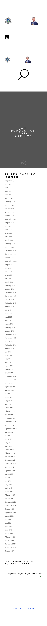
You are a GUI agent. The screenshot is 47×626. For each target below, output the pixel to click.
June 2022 (8, 355)
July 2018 (8, 520)
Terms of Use (29, 608)
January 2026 (9, 205)
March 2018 (9, 533)
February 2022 (10, 369)
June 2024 (8, 272)
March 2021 (9, 408)
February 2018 (10, 537)
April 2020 (8, 446)
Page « (20, 574)
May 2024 (8, 275)
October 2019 (9, 467)
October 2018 (9, 509)
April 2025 (8, 237)
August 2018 (9, 516)
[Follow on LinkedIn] (30, 614)
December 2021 (10, 376)
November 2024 (10, 254)
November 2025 (10, 212)
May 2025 (8, 233)
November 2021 (10, 380)
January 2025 (9, 247)
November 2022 (10, 338)
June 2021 (8, 397)
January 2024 (10, 289)
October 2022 (9, 341)
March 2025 (9, 240)
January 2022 (9, 373)
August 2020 (9, 432)
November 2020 (10, 422)
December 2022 (10, 334)
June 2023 (8, 314)
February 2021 (10, 411)
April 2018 (8, 530)
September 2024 (11, 261)
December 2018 (10, 502)
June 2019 (8, 481)
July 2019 (8, 478)
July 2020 (8, 436)
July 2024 (8, 268)
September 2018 (10, 512)
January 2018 (9, 540)
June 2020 (8, 439)
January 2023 (9, 331)
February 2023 (10, 328)
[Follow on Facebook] (17, 614)
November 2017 (10, 547)
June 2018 (8, 523)
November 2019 (10, 464)
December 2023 (10, 293)
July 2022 (8, 352)
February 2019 (10, 495)
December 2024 (10, 251)
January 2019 (9, 499)
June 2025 (8, 230)
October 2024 (9, 258)
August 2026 (9, 181)
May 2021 (8, 401)
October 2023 (9, 300)
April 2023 (8, 320)
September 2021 (10, 387)
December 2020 (10, 418)
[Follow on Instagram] (25, 614)
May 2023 (8, 317)
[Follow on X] (21, 614)
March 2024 (9, 282)
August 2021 (9, 390)
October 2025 (9, 216)
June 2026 (8, 188)
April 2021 (8, 404)
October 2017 (9, 551)
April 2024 (8, 279)
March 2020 (9, 450)
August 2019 (9, 474)
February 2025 (10, 244)
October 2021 (9, 383)
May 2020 (8, 443)
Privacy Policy (18, 608)
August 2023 (9, 306)
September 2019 (10, 471)
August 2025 (9, 223)
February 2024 (10, 286)
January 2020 (10, 457)
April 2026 (8, 195)
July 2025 (8, 226)
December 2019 (10, 460)
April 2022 (8, 362)
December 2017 (10, 544)
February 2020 (10, 453)
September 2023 (10, 303)
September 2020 (11, 429)
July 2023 (8, 310)
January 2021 (9, 415)
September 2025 (10, 219)
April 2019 (8, 488)
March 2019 (9, 492)
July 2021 (8, 394)
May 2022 (8, 359)
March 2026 (9, 198)
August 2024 (9, 265)
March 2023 (9, 324)
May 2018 (8, 526)
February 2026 (10, 202)
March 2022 (9, 366)
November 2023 (10, 296)
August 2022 (9, 348)
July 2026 (8, 184)
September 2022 (10, 345)
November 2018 (10, 506)
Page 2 (34, 574)
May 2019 (8, 485)
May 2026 (8, 191)
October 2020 (9, 425)
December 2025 (10, 209)
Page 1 (27, 574)
